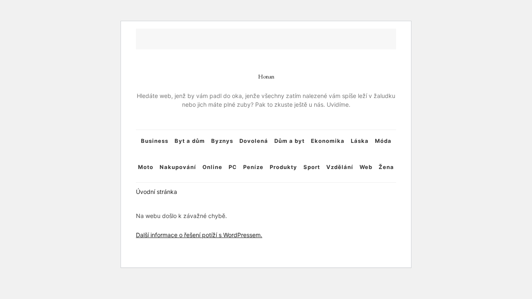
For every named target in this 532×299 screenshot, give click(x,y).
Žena (386, 167)
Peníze (253, 167)
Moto (145, 167)
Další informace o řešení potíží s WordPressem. (199, 234)
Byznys (222, 140)
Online (212, 167)
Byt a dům (190, 140)
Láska (360, 140)
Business (154, 140)
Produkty (283, 167)
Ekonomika (328, 140)
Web (366, 167)
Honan (266, 76)
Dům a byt (289, 140)
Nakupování (178, 167)
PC (233, 167)
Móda (383, 140)
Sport (311, 167)
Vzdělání (339, 167)
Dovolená (253, 140)
